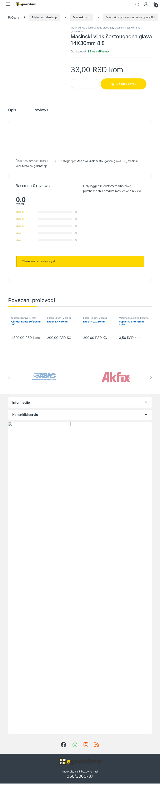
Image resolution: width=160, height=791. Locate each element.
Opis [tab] (12, 110)
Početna (13, 17)
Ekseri (50, 317)
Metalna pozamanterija (133, 319)
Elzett (32, 317)
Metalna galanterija (44, 17)
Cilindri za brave (19, 317)
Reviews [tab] (41, 110)
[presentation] (151, 377)
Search (137, 4)
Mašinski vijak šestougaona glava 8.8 (131, 17)
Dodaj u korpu (126, 84)
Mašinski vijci (81, 17)
